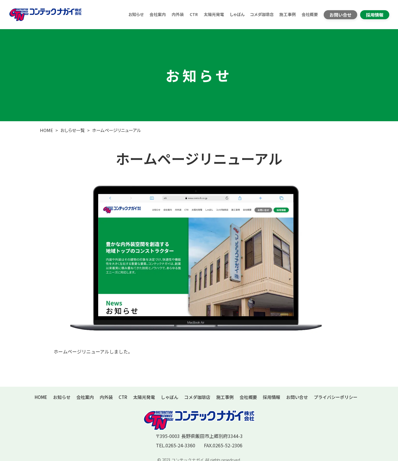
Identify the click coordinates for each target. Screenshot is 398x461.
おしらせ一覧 (72, 130)
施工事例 (287, 14)
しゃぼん (237, 14)
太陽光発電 (214, 14)
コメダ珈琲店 (262, 14)
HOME (46, 130)
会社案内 (157, 14)
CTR (194, 14)
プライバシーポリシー (336, 397)
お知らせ (136, 14)
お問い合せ (297, 397)
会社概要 (310, 14)
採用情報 (271, 397)
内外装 (178, 14)
